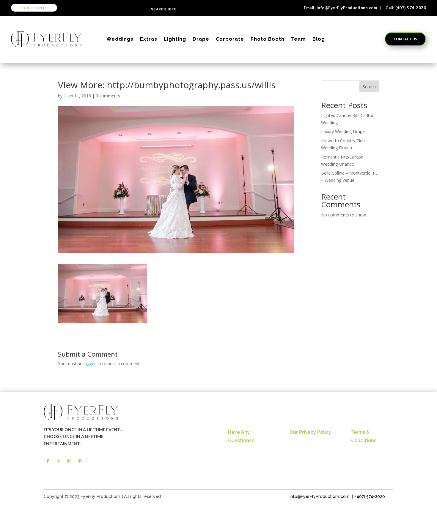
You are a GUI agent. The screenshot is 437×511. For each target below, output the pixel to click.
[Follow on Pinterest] (80, 461)
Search (369, 86)
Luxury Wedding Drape (343, 131)
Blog (318, 39)
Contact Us (405, 39)
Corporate (230, 39)
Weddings (119, 39)
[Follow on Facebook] (48, 461)
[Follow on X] (58, 461)
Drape (201, 39)
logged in (92, 363)
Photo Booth (267, 39)
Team (298, 39)
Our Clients (34, 8)
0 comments (108, 96)
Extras (148, 39)
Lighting (175, 39)
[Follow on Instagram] (69, 461)
